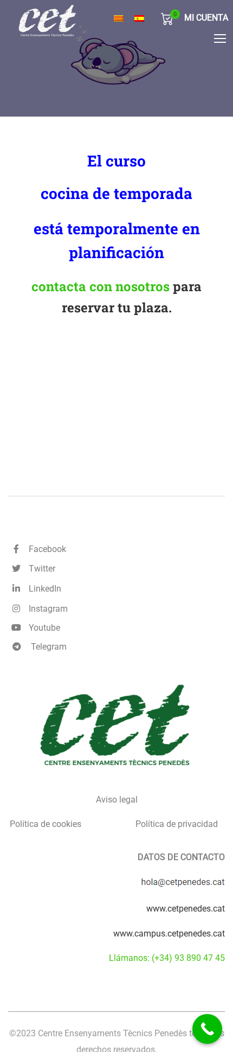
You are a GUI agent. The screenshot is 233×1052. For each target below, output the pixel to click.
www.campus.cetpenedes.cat (169, 933)
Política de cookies (45, 824)
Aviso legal (117, 799)
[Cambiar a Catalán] (118, 18)
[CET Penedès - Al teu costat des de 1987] (69, 20)
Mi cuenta (206, 17)
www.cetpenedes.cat (185, 908)
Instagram (46, 609)
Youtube (42, 628)
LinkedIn (42, 588)
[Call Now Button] (207, 1029)
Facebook (45, 549)
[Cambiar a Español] (139, 18)
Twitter (39, 568)
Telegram (48, 647)
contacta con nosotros (100, 286)
